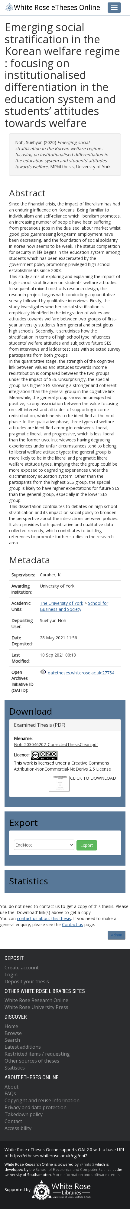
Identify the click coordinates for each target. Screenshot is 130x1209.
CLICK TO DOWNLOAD (93, 778)
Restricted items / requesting (37, 1053)
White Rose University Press (36, 1007)
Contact (13, 1121)
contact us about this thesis (44, 918)
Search (12, 1040)
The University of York (61, 603)
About (11, 1086)
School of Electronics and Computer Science (74, 1169)
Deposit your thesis (27, 981)
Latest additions (23, 1047)
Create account (22, 967)
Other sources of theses (32, 1060)
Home (11, 1026)
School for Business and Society (74, 606)
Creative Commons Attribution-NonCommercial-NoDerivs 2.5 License (62, 766)
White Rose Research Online (36, 1000)
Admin (116, 935)
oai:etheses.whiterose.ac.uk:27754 (81, 673)
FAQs (10, 1093)
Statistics (15, 1067)
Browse (13, 1033)
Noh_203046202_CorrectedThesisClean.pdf (56, 744)
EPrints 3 (87, 1164)
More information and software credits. (87, 1174)
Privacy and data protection (36, 1107)
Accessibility (18, 1128)
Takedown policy (24, 1114)
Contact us (72, 924)
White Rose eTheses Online (57, 7)
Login (11, 974)
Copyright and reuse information (42, 1100)
